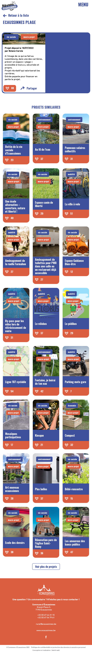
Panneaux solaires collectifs (75, 149)
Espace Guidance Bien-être (74, 262)
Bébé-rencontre (74, 489)
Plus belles (41, 489)
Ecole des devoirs (15, 542)
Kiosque (39, 435)
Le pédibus (71, 324)
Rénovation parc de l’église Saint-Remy (46, 543)
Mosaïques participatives (13, 435)
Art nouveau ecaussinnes (12, 489)
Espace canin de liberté (44, 204)
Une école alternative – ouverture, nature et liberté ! (15, 206)
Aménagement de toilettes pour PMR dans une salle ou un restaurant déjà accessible (46, 266)
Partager (32, 88)
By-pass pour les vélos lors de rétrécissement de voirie (15, 326)
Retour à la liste (18, 15)
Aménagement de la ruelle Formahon (15, 262)
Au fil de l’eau (42, 149)
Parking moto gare (75, 382)
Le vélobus (41, 324)
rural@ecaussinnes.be (46, 624)
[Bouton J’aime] (7, 88)
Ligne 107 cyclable (15, 382)
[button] (11, 37)
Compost (70, 435)
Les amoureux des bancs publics (75, 542)
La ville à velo (72, 204)
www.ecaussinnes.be (46, 631)
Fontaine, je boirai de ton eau (45, 381)
